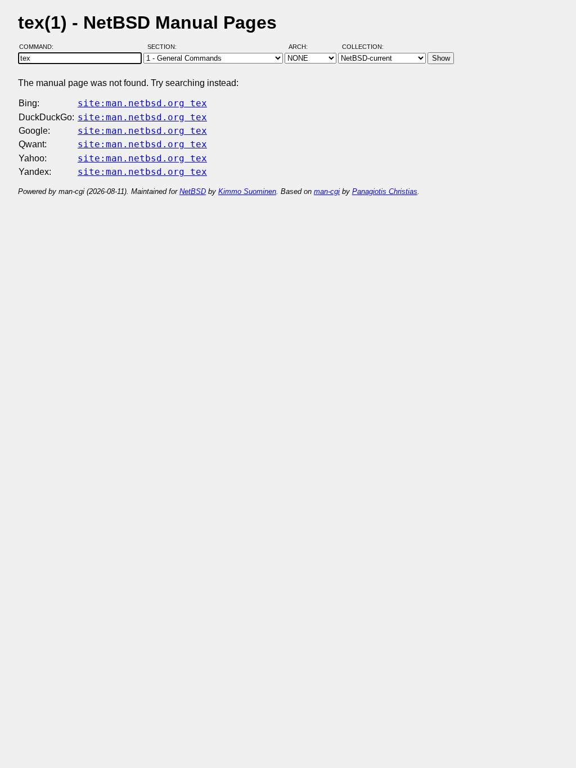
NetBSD (192, 191)
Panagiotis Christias (384, 191)
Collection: (363, 46)
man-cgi (327, 191)
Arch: (303, 46)
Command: (39, 46)
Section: (164, 46)
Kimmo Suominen (247, 191)
